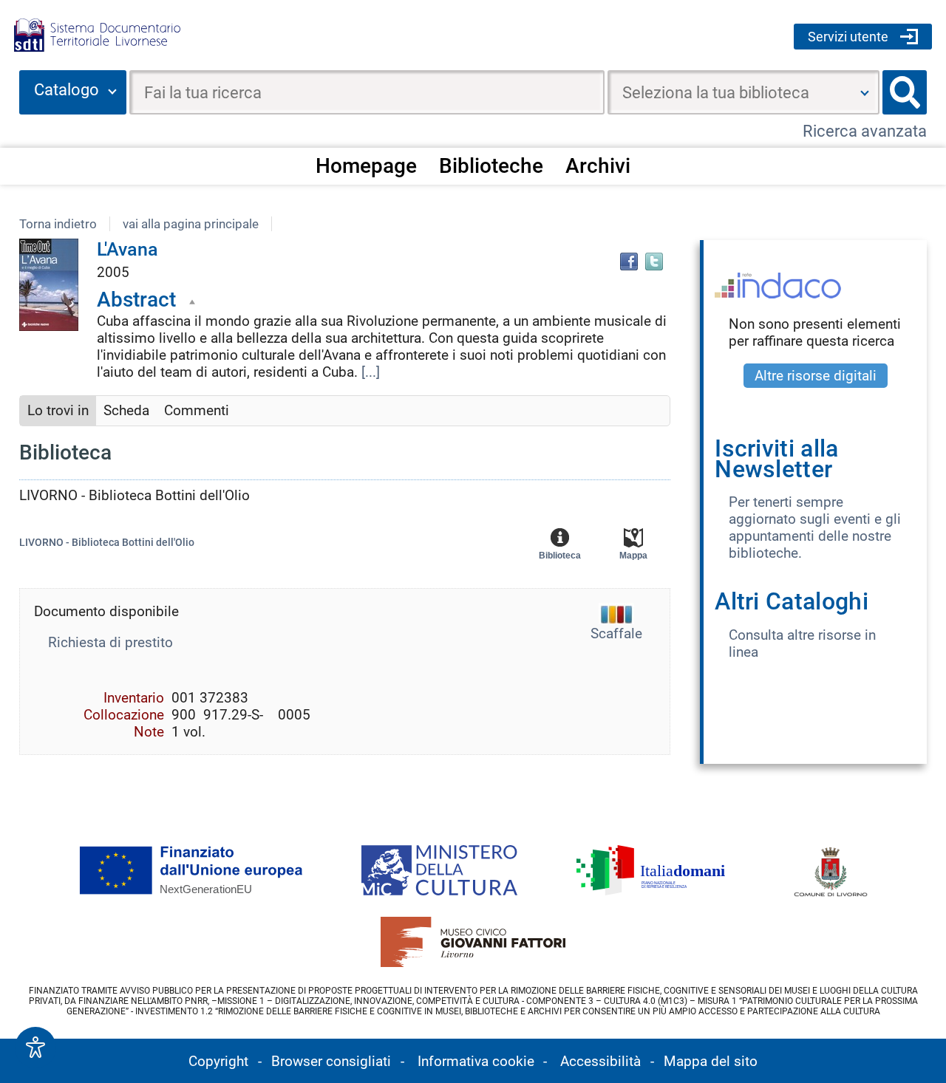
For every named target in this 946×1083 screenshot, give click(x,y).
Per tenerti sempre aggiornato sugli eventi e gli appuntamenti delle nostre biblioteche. (815, 527)
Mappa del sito (711, 1061)
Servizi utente (848, 36)
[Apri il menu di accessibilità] (35, 1047)
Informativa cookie (476, 1061)
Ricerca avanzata (865, 131)
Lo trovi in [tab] (58, 410)
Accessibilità (600, 1061)
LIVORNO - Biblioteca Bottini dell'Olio (106, 542)
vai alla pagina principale (191, 223)
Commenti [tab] (196, 410)
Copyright (218, 1061)
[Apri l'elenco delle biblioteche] (864, 92)
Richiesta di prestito (110, 642)
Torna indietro (58, 223)
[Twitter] (654, 261)
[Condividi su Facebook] (629, 261)
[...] (370, 371)
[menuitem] (366, 165)
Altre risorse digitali (816, 375)
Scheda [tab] (126, 410)
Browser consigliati (331, 1061)
